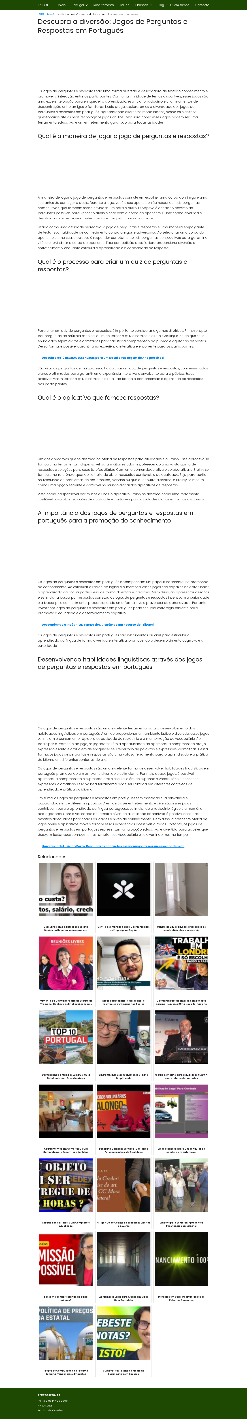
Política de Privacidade (53, 1401)
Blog (161, 5)
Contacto (202, 5)
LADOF (43, 5)
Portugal (78, 5)
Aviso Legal (45, 1405)
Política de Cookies (50, 1410)
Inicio (62, 5)
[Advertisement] (123, 61)
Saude (124, 5)
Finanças (141, 5)
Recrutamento (103, 5)
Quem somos (179, 5)
